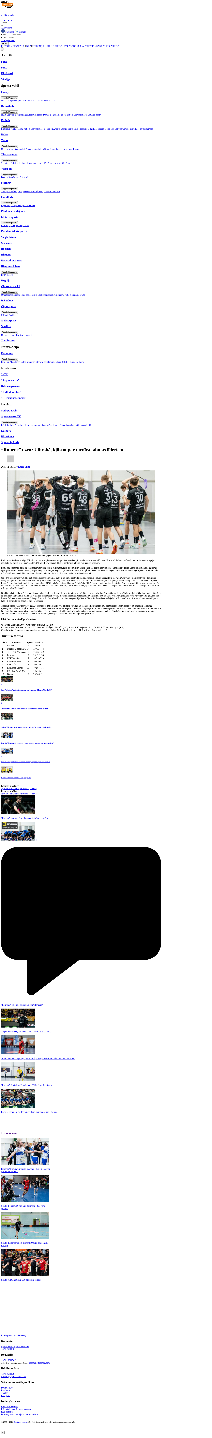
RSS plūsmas (7, 1412)
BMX (3, 275)
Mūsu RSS (61, 362)
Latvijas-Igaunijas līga (17, 115)
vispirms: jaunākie (28, 788)
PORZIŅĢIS (38, 46)
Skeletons (5, 163)
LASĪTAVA (57, 46)
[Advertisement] (25, 1303)
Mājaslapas (15, 362)
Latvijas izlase (37, 129)
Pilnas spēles (46, 425)
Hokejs (56, 425)
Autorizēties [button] (6, 27)
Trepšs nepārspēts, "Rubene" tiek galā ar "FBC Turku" (26, 1031)
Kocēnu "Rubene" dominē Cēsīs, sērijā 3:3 (16, 777)
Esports (16, 295)
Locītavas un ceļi (24, 335)
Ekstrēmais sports (46, 295)
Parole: (4, 37)
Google (22, 32)
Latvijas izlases (32, 100)
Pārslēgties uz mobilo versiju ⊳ (15, 1335)
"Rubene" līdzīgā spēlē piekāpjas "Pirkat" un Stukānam (26, 1085)
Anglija (56, 129)
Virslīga (13, 129)
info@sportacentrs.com (39, 1363)
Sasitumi (12, 335)
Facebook (9, 32)
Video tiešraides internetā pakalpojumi (37, 362)
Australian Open (41, 149)
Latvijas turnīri (94, 115)
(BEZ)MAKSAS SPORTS (97, 46)
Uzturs (4, 335)
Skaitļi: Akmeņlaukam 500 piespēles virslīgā (21, 1280)
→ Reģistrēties (8, 40)
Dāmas (46, 115)
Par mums (70, 362)
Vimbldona (55, 149)
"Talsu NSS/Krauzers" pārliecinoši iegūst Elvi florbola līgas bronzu (24, 708)
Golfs (34, 295)
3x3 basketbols (66, 115)
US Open (5, 149)
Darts (82, 295)
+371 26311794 (8, 1374)
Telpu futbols (24, 129)
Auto (26, 225)
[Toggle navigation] (2, 48)
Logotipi (80, 362)
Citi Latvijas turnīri (119, 129)
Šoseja (10, 275)
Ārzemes (30, 149)
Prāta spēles (26, 295)
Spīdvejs (20, 225)
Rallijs (7, 225)
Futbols (10, 425)
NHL (48, 46)
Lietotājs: (5, 34)
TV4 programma (32, 425)
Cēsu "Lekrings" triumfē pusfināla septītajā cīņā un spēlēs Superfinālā (25, 762)
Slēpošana (47, 163)
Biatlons (22, 163)
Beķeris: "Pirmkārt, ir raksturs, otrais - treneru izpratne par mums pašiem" (27, 743)
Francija (83, 129)
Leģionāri (43, 100)
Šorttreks (57, 163)
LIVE (3, 425)
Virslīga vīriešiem (9, 191)
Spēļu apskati (81, 425)
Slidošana (65, 163)
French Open (67, 149)
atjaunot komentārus (10, 788)
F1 (2, 225)
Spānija (64, 129)
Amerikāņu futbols (62, 295)
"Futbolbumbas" (146, 129)
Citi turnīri (24, 177)
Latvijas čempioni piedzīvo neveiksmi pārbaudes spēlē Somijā (29, 1112)
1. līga (107, 129)
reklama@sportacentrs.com (13, 1376)
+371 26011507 (8, 1349)
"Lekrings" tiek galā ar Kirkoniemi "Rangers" (22, 1005)
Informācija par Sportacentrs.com (16, 1409)
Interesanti (9, 1133)
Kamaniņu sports (34, 163)
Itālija (70, 129)
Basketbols (19, 425)
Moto (13, 225)
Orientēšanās (7, 295)
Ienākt (4, 43)
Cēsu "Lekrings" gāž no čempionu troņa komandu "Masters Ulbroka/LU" (26, 690)
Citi (14, 315)
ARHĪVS (115, 46)
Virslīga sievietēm (26, 191)
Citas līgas (92, 129)
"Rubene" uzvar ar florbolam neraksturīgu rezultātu (24, 818)
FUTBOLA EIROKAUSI (13, 46)
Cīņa (9, 315)
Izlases (52, 100)
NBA (28, 46)
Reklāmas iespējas (9, 1406)
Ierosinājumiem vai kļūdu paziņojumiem (19, 1414)
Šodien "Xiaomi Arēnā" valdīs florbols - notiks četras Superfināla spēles (26, 727)
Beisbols (75, 295)
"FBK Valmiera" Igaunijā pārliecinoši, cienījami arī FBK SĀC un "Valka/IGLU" (38, 1058)
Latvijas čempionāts (15, 100)
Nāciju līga (133, 129)
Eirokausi (31, 115)
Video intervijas (67, 425)
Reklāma (5, 362)
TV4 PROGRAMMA (74, 46)
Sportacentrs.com (20, 1422)
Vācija (76, 129)
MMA (4, 315)
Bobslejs (14, 163)
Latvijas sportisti (17, 149)
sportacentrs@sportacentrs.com (15, 1346)
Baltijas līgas (7, 177)
